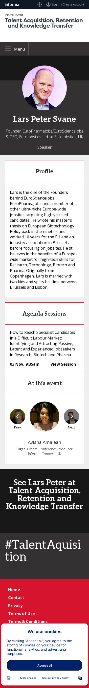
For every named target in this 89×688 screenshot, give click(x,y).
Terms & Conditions (27, 621)
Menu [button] (19, 49)
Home (14, 589)
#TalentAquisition (43, 551)
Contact (16, 597)
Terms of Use (21, 613)
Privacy (15, 605)
